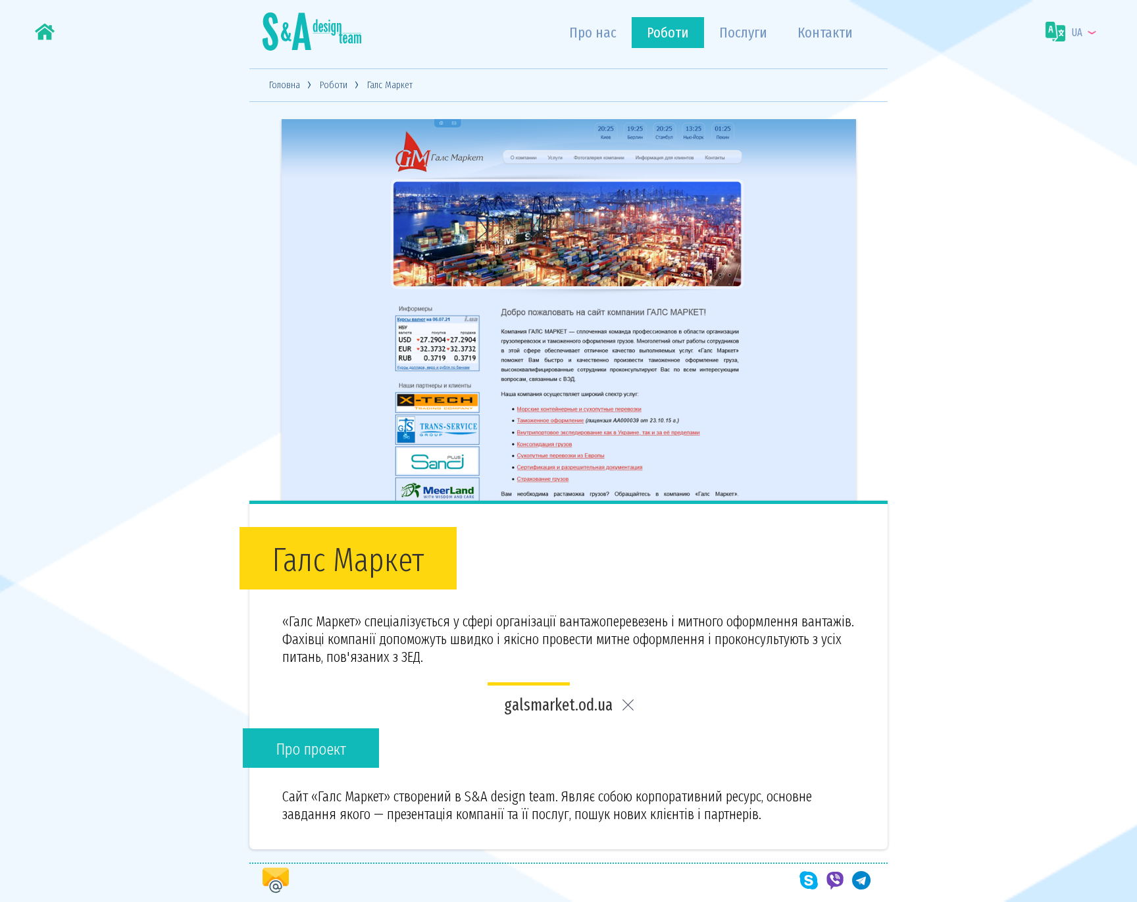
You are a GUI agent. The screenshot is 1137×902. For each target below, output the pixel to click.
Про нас (593, 32)
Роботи (668, 32)
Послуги (743, 32)
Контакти (825, 32)
